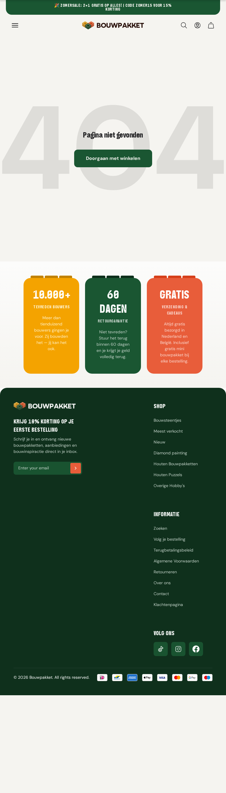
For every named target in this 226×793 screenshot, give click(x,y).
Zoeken (160, 528)
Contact (161, 593)
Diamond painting (170, 453)
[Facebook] (196, 649)
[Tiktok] (161, 649)
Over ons (162, 582)
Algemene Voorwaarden (176, 561)
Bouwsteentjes (167, 420)
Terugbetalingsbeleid (173, 550)
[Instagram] (178, 649)
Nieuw (159, 442)
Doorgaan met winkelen (113, 158)
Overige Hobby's (169, 485)
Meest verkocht (168, 431)
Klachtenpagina (168, 604)
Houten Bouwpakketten (176, 463)
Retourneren (165, 572)
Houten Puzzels (168, 474)
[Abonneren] (75, 468)
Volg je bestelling (169, 539)
